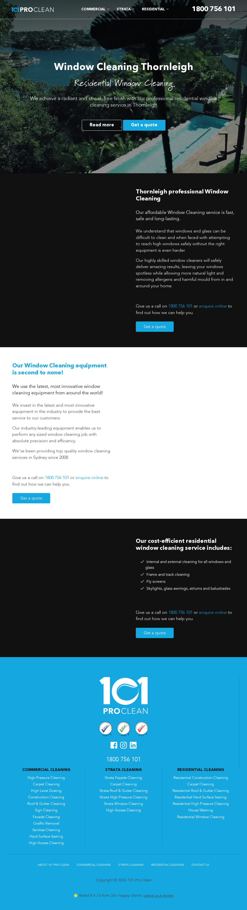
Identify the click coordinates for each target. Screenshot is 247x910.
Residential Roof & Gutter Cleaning (200, 790)
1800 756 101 (180, 306)
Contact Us (200, 865)
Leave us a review (159, 895)
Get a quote (144, 125)
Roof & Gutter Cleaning (46, 803)
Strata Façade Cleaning (123, 777)
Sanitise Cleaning (46, 830)
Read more (102, 125)
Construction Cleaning (46, 797)
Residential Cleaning (167, 865)
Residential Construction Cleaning (200, 777)
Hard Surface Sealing (46, 836)
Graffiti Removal (46, 823)
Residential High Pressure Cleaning (201, 803)
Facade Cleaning (46, 817)
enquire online (213, 306)
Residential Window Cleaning (200, 817)
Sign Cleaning (46, 810)
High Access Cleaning (46, 843)
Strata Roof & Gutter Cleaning (123, 790)
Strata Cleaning (131, 865)
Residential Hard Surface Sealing (200, 797)
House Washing (200, 810)
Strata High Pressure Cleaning (123, 797)
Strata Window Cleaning (123, 803)
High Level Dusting (46, 790)
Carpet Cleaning (46, 784)
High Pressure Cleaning (46, 777)
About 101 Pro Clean (53, 865)
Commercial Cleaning (94, 865)
